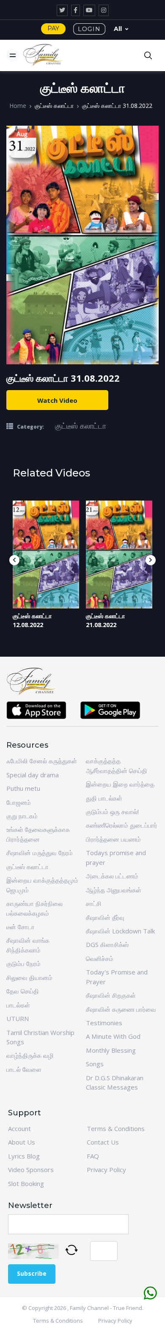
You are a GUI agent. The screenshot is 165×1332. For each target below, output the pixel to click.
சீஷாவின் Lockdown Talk (120, 931)
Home (17, 106)
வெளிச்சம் (99, 958)
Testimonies (104, 1022)
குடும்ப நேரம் (23, 963)
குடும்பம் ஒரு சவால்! (112, 811)
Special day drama (32, 775)
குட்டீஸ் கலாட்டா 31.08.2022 (117, 106)
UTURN (17, 1018)
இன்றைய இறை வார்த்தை (120, 784)
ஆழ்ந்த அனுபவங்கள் (113, 890)
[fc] (43, 55)
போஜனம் (18, 802)
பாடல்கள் (18, 1005)
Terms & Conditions (116, 1128)
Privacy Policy (106, 1169)
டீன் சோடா (20, 926)
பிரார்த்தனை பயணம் (113, 839)
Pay (53, 28)
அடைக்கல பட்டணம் (112, 876)
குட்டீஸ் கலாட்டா (54, 106)
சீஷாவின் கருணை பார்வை (121, 1009)
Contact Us (103, 1142)
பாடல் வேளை (23, 1069)
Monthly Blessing (111, 1050)
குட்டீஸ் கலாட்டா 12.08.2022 (32, 620)
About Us (21, 1142)
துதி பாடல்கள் (104, 798)
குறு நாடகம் (22, 816)
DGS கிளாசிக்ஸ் (107, 944)
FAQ (93, 1156)
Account (19, 1128)
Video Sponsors (31, 1169)
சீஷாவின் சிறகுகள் (111, 995)
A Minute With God (113, 1036)
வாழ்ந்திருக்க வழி (30, 1055)
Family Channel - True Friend (106, 1308)
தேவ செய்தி (22, 991)
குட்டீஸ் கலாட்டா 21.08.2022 (105, 620)
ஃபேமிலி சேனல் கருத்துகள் (41, 761)
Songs (95, 1064)
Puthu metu (23, 788)
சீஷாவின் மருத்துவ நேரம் (39, 852)
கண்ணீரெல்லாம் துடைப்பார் (121, 825)
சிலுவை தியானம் (29, 977)
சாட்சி (94, 903)
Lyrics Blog (24, 1156)
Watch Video (57, 400)
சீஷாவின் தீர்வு (105, 917)
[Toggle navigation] (12, 55)
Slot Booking (26, 1183)
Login (89, 29)
